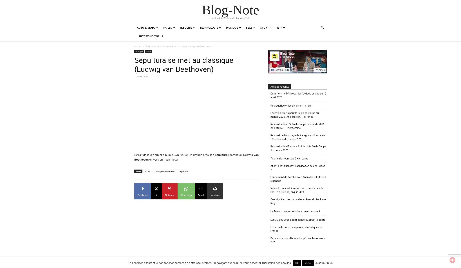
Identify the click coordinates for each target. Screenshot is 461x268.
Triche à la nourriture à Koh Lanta (289, 158)
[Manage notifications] (452, 260)
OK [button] (297, 263)
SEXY (249, 27)
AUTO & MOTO (146, 27)
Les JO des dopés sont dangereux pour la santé (297, 219)
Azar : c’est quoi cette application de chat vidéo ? (297, 168)
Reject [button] (308, 263)
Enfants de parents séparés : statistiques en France (296, 229)
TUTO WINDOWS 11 (151, 36)
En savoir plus (323, 263)
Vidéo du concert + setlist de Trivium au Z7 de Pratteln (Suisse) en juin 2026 (296, 190)
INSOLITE (186, 27)
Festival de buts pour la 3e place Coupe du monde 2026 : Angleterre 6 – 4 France (294, 115)
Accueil (138, 46)
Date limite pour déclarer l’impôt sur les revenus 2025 (298, 240)
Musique (149, 46)
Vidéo (148, 51)
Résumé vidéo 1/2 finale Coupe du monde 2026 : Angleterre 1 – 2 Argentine (298, 126)
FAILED (167, 27)
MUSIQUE (232, 27)
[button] (322, 28)
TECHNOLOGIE (209, 27)
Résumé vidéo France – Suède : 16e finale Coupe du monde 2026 (298, 148)
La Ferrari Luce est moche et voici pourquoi (295, 211)
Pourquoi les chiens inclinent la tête (291, 105)
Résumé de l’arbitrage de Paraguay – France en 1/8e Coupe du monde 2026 (297, 137)
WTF (279, 27)
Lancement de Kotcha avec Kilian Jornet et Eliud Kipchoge (298, 179)
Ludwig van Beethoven (164, 171)
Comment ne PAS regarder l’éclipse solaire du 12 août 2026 (298, 95)
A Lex (147, 171)
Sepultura (183, 171)
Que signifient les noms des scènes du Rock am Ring (298, 201)
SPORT (264, 27)
